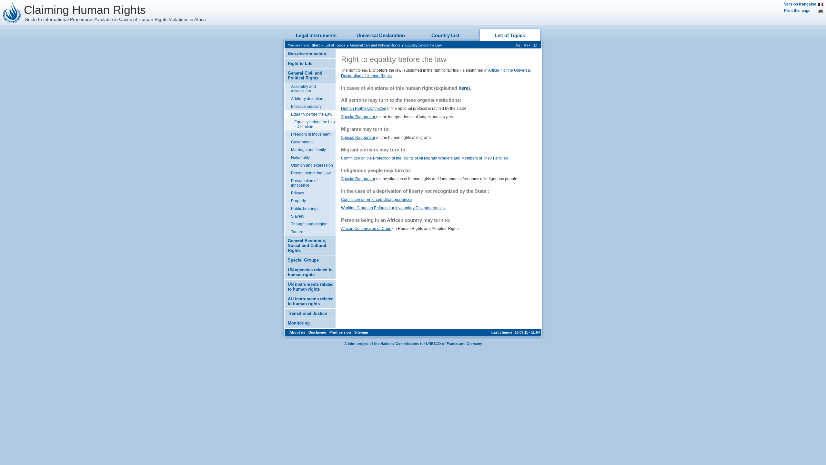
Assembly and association (303, 88)
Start (316, 45)
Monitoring (299, 323)
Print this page (797, 10)
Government (302, 142)
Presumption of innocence (304, 183)
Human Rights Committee (363, 108)
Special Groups (303, 260)
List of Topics (510, 35)
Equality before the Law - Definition (315, 124)
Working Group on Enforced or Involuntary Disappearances (393, 208)
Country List (445, 35)
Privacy (297, 193)
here (463, 88)
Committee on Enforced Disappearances (376, 199)
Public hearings (304, 208)
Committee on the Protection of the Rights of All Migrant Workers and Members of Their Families (424, 158)
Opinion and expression (312, 165)
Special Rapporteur (358, 117)
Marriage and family (308, 150)
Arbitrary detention (307, 99)
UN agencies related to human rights (310, 272)
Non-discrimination (307, 53)
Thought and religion (309, 224)
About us (297, 332)
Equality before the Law (423, 45)
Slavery (297, 216)
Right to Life (300, 63)
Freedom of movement (310, 134)
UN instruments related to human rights (311, 287)
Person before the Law (311, 173)
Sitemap (361, 332)
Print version (340, 332)
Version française (800, 4)
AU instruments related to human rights (311, 301)
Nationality (300, 157)
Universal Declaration (381, 35)
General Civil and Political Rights (375, 45)
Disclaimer (317, 332)
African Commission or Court (366, 228)
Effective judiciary (306, 106)
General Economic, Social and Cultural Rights (307, 245)
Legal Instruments (316, 35)
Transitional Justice (307, 313)
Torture (297, 232)
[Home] (12, 12)
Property (298, 201)
